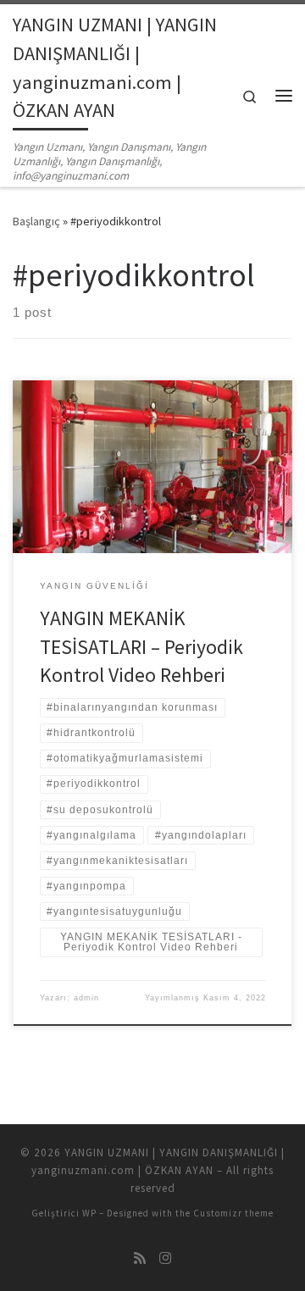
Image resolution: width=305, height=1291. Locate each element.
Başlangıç (36, 221)
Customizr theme (233, 1213)
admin (86, 998)
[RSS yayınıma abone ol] (140, 1258)
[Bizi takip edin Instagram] (165, 1258)
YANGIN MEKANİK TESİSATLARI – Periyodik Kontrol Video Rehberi (141, 646)
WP (89, 1213)
